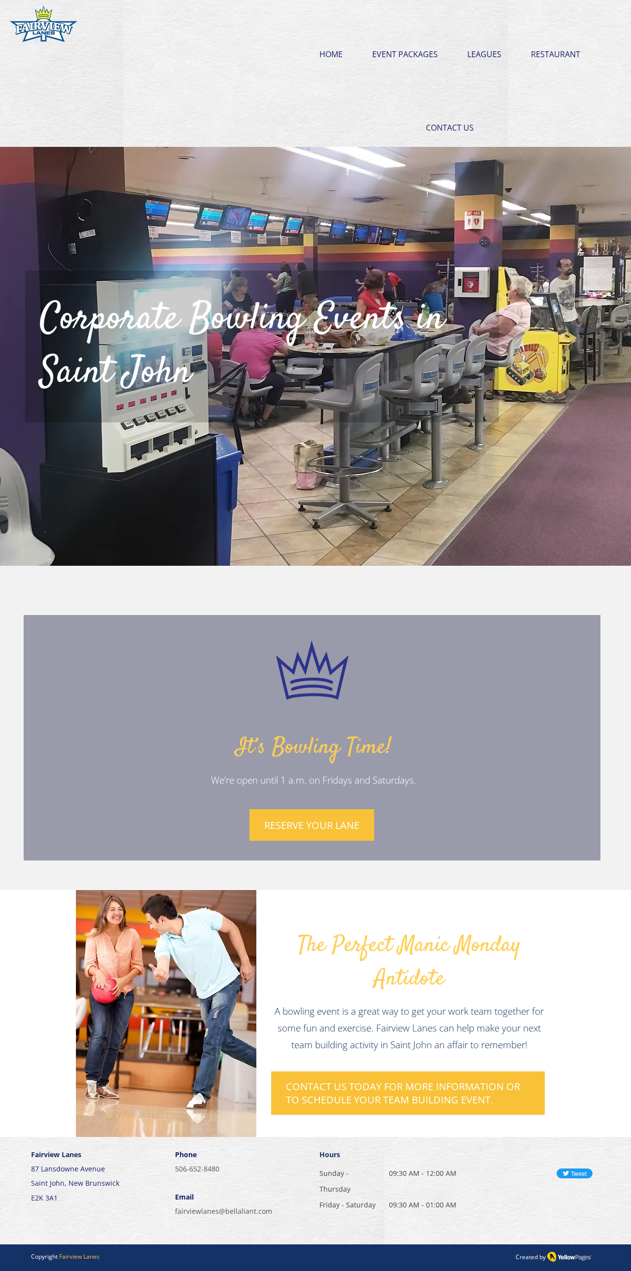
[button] (405, 37)
